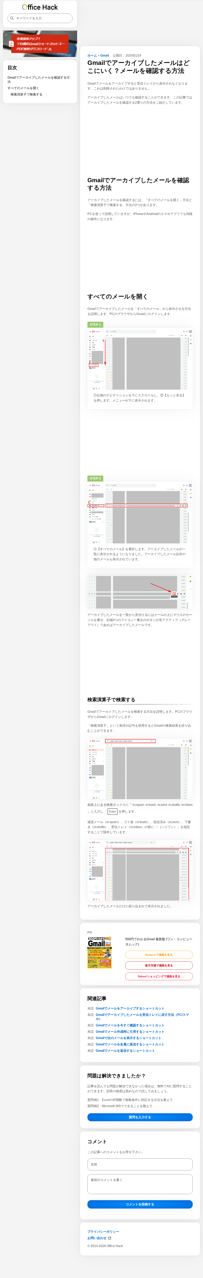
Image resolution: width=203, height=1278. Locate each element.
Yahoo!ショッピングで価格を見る (159, 976)
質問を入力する (140, 1117)
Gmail (104, 55)
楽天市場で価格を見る (159, 965)
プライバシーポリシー (103, 1231)
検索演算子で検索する (26, 94)
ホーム (92, 55)
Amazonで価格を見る (159, 954)
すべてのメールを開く (23, 88)
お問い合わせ (96, 1238)
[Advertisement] (140, 1268)
